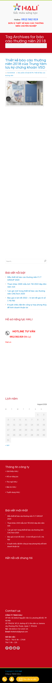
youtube (14, 648)
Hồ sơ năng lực (12, 477)
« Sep (7, 445)
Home (19, 45)
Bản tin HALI (11, 487)
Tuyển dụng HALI (13, 492)
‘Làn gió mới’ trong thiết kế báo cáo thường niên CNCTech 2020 (26, 292)
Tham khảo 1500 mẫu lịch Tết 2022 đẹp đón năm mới (26, 285)
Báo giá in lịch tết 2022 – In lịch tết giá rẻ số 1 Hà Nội (26, 299)
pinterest (18, 648)
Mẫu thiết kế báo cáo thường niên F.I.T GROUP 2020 (24, 278)
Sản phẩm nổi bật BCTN (25, 72)
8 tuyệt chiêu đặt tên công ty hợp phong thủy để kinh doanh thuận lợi (27, 306)
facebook (7, 648)
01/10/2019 (11, 72)
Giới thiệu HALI (12, 471)
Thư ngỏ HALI (12, 482)
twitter (10, 648)
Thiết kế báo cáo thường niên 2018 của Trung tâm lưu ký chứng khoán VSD (26, 63)
